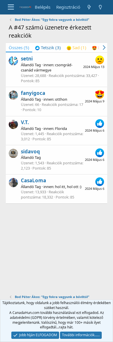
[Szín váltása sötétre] (100, 7)
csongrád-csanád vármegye (46, 67)
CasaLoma (33, 180)
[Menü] (11, 7)
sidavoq (30, 151)
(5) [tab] (19, 47)
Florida (61, 128)
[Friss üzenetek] (88, 7)
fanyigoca (33, 93)
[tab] (48, 47)
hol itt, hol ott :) (68, 186)
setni (27, 58)
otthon (61, 99)
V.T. (25, 122)
